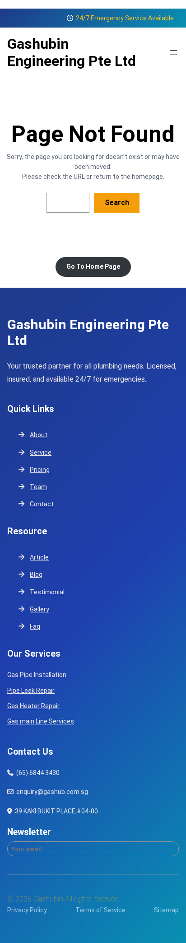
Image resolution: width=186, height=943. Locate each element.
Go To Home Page (93, 266)
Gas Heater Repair (33, 706)
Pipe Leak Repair (31, 690)
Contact (42, 504)
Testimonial (47, 592)
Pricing (40, 469)
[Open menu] (173, 52)
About (38, 435)
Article (39, 557)
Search (117, 202)
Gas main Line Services (40, 721)
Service (40, 452)
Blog (36, 574)
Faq (35, 626)
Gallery (39, 609)
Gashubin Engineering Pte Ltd (71, 52)
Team (38, 486)
